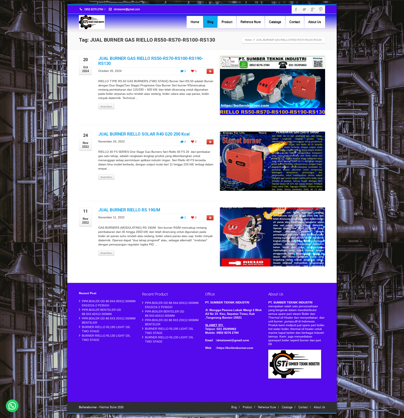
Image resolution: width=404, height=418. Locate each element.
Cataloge (275, 22)
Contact (294, 22)
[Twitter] (304, 9)
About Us (314, 22)
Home (195, 22)
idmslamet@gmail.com (126, 9)
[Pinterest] (320, 9)
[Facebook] (296, 9)
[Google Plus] (312, 9)
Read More (106, 106)
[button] (12, 406)
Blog (210, 22)
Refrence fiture (251, 22)
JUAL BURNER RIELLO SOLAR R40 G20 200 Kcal (144, 134)
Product (227, 22)
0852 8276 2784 (94, 9)
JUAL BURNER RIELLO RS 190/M (129, 209)
